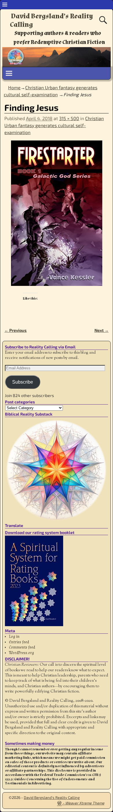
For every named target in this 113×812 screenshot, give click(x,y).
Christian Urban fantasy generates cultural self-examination (54, 125)
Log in (14, 636)
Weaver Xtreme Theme (84, 803)
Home (14, 87)
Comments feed (22, 647)
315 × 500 (69, 118)
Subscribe (22, 382)
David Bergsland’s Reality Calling (51, 20)
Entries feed (19, 642)
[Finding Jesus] (56, 216)
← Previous (15, 330)
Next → (101, 330)
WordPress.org (21, 653)
